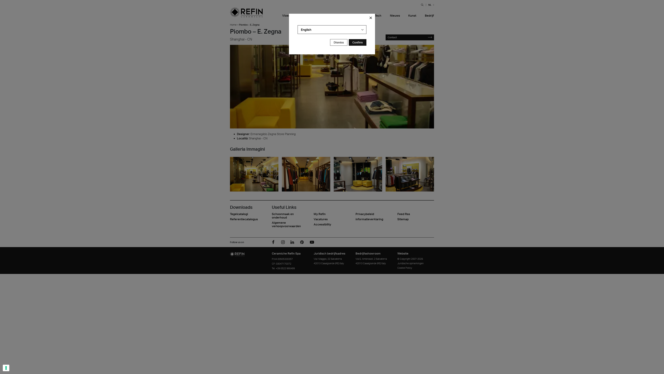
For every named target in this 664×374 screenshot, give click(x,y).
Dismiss (339, 42)
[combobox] (332, 29)
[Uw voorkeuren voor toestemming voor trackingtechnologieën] (6, 368)
